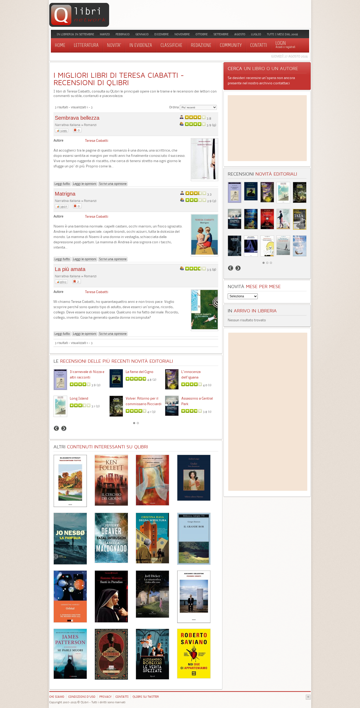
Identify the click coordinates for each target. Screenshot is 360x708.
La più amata (70, 269)
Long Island (79, 398)
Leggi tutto (62, 183)
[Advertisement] (267, 128)
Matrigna (65, 194)
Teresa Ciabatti (96, 140)
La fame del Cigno (139, 371)
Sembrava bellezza (77, 118)
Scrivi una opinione (113, 183)
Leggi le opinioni (84, 183)
